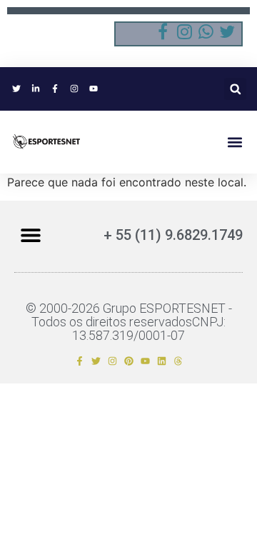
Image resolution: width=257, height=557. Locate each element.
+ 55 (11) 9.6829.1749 (173, 235)
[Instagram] (112, 361)
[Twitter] (96, 361)
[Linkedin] (161, 361)
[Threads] (178, 361)
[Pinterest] (128, 361)
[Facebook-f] (79, 361)
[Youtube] (145, 361)
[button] (235, 89)
